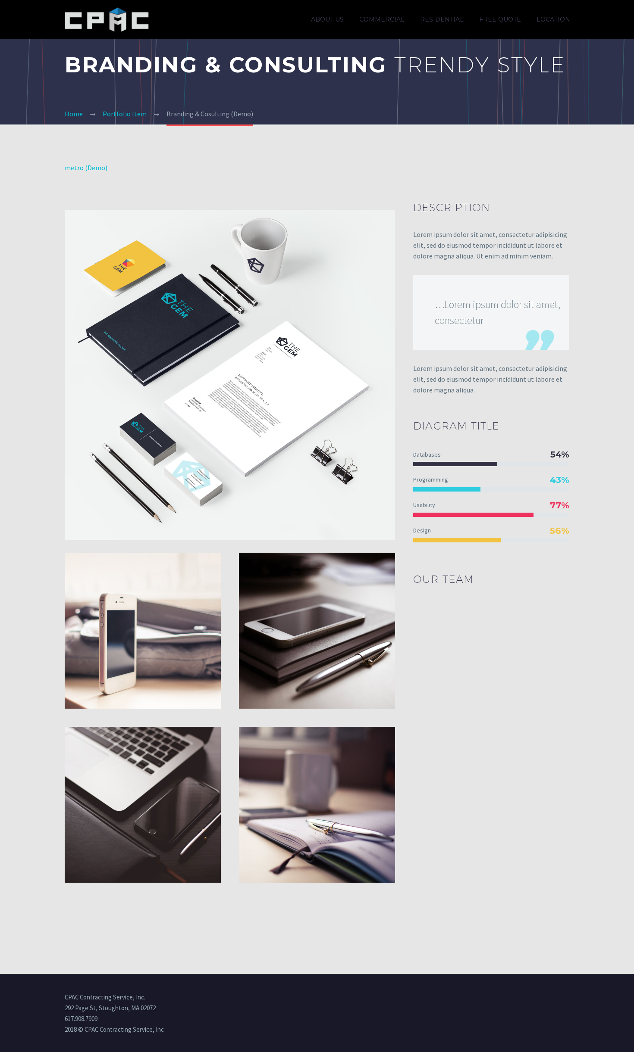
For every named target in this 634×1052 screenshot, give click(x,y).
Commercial (382, 19)
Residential (442, 19)
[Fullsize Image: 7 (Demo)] (317, 805)
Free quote (500, 19)
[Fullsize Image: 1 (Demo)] (317, 631)
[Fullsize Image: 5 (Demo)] (143, 805)
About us (327, 19)
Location (553, 19)
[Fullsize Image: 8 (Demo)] (143, 631)
